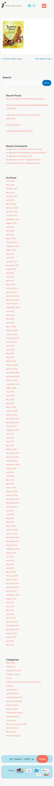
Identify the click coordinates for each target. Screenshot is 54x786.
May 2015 (10, 518)
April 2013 (10, 614)
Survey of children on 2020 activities (27, 149)
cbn (7, 149)
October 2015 (11, 507)
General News (11, 690)
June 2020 (10, 315)
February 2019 (12, 365)
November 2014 (12, 541)
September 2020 (13, 307)
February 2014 (12, 576)
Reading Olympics (13, 125)
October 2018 (11, 380)
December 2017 (12, 419)
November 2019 (12, 338)
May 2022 (10, 254)
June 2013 (10, 606)
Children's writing (13, 674)
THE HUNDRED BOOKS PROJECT (19, 131)
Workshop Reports (13, 736)
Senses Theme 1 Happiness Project (26, 160)
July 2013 (10, 603)
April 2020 (10, 323)
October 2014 (11, 545)
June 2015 (10, 514)
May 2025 (10, 193)
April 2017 (10, 445)
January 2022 (11, 261)
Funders (9, 686)
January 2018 (11, 415)
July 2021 (10, 273)
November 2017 (12, 423)
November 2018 (12, 376)
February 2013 (12, 622)
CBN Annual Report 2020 (22, 156)
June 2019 (10, 350)
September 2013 (12, 595)
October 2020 (11, 304)
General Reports (12, 693)
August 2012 (11, 637)
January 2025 (11, 196)
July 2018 (10, 392)
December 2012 (12, 626)
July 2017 (10, 434)
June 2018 (10, 396)
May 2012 (10, 645)
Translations (11, 720)
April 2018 (10, 403)
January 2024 (11, 212)
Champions (10, 667)
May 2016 (10, 480)
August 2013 (11, 599)
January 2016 (11, 495)
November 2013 (12, 587)
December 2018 (12, 373)
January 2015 (11, 534)
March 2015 (11, 526)
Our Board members (14, 701)
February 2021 (12, 288)
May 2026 (10, 185)
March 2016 (11, 488)
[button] (44, 6)
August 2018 (11, 388)
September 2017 (12, 430)
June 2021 (10, 277)
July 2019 (10, 346)
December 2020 (12, 296)
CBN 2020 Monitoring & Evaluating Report (29, 153)
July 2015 (10, 511)
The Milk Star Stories (14, 713)
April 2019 (10, 357)
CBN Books (10, 663)
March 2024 (11, 204)
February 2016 (12, 491)
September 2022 (13, 246)
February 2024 (12, 208)
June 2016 (10, 476)
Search (7, 77)
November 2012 (12, 629)
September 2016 (12, 465)
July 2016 (10, 472)
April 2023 (10, 235)
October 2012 (11, 633)
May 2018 (10, 399)
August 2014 (11, 553)
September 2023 (13, 219)
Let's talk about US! (14, 697)
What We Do (11, 732)
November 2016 (12, 457)
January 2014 (11, 580)
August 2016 (11, 468)
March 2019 (11, 361)
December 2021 (12, 265)
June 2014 (10, 560)
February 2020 (12, 330)
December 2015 (12, 499)
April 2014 (10, 568)
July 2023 (10, 227)
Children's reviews (13, 671)
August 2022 (11, 250)
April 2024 (10, 200)
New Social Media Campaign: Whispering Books (25, 99)
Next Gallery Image (44, 59)
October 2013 (11, 591)
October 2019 (11, 342)
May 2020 (10, 319)
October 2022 (11, 242)
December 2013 (12, 583)
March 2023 (11, 238)
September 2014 (12, 549)
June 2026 (10, 181)
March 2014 (11, 572)
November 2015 (12, 503)
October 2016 (11, 461)
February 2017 (12, 449)
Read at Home (12, 709)
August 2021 (11, 269)
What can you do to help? (16, 724)
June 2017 (10, 438)
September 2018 (12, 384)
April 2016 (10, 484)
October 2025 (11, 189)
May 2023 (10, 231)
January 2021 (11, 292)
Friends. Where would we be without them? (23, 682)
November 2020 (12, 300)
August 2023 (11, 223)
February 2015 (12, 530)
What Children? (12, 728)
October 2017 (11, 426)
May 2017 (10, 442)
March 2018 (11, 407)
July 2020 (10, 311)
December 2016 (12, 453)
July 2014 (10, 557)
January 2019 (11, 369)
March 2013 (11, 618)
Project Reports (12, 705)
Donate (9, 678)
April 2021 (10, 281)
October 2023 (11, 215)
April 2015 (10, 522)
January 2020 (11, 334)
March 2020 (11, 327)
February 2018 (12, 411)
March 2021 (11, 284)
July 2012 (10, 641)
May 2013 (10, 610)
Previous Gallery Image (11, 59)
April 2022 (10, 258)
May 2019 (10, 353)
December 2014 (12, 537)
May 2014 (10, 564)
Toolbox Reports (12, 717)
